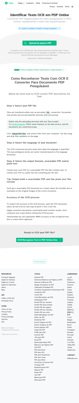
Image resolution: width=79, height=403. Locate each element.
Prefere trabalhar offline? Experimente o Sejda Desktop (38, 70)
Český (69, 290)
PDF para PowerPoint (42, 355)
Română (70, 332)
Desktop (60, 7)
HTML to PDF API (7, 298)
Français (70, 300)
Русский (70, 335)
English (70, 292)
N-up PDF (37, 340)
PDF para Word (39, 360)
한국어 (69, 307)
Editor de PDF (39, 317)
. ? (39, 28)
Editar (38, 3)
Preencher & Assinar (50, 3)
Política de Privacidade (45, 58)
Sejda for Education (8, 285)
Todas (20, 3)
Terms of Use (6, 309)
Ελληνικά (70, 297)
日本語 (69, 305)
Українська (71, 350)
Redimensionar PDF (41, 367)
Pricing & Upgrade (8, 277)
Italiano (70, 302)
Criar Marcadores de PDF (43, 297)
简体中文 (70, 310)
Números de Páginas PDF (43, 345)
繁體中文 (70, 312)
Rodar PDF (38, 372)
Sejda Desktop (18, 124)
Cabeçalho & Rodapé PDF (43, 287)
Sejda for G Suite (7, 282)
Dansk (69, 287)
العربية (69, 277)
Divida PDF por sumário (43, 302)
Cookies (4, 314)
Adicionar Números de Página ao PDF (48, 280)
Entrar (67, 7)
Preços (52, 7)
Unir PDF (37, 375)
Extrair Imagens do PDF (43, 325)
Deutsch (70, 285)
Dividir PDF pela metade (43, 305)
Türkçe (69, 347)
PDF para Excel (39, 350)
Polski (69, 327)
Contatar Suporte (39, 261)
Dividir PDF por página (42, 307)
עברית (69, 317)
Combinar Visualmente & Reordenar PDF (49, 290)
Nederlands (71, 322)
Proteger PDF (39, 365)
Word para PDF (39, 380)
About (3, 287)
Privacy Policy (6, 312)
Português (71, 330)
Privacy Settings (7, 317)
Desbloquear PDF (40, 300)
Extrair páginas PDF (41, 327)
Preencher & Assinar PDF (43, 362)
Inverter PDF (39, 335)
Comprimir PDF (39, 292)
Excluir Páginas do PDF (42, 322)
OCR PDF (37, 347)
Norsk (69, 325)
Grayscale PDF (39, 330)
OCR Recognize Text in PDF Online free (37, 240)
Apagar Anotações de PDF (44, 285)
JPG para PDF (39, 337)
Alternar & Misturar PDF (43, 282)
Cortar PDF (38, 295)
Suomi (69, 337)
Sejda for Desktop (8, 280)
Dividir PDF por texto (42, 312)
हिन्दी (68, 315)
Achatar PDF (38, 277)
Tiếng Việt (71, 345)
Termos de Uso (32, 58)
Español (70, 295)
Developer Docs (7, 301)
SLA (2, 322)
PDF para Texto (40, 357)
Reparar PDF (38, 370)
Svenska (70, 340)
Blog (3, 290)
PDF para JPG (39, 352)
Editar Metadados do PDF (43, 315)
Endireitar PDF (39, 320)
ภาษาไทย (70, 342)
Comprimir (30, 3)
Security (4, 319)
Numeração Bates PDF (42, 342)
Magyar (70, 320)
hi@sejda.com (72, 358)
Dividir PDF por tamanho (43, 310)
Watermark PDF (40, 377)
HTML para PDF (40, 332)
